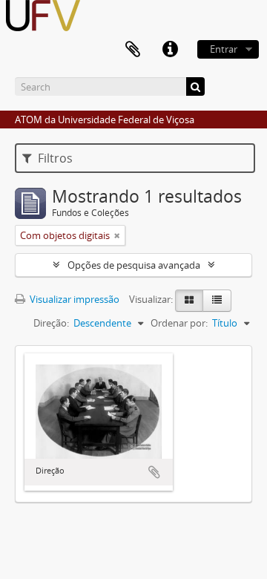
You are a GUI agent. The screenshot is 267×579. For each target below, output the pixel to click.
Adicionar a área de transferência (154, 472)
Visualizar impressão (73, 299)
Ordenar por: (179, 323)
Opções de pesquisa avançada (133, 265)
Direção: (51, 323)
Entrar (223, 49)
